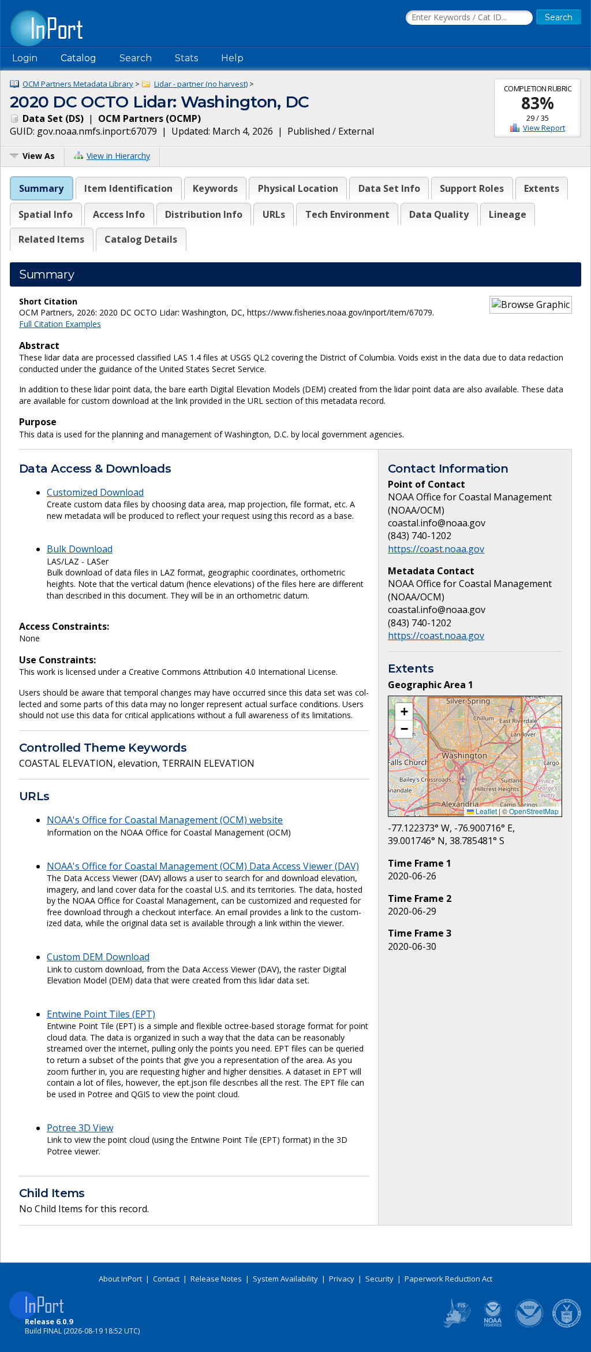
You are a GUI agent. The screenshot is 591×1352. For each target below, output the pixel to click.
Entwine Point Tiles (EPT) (101, 1014)
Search (135, 58)
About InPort (120, 1278)
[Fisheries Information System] (456, 1325)
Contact (166, 1278)
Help (232, 58)
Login (25, 58)
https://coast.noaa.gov (436, 549)
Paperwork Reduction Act (448, 1278)
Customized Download (95, 492)
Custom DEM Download (98, 956)
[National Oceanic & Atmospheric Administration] (530, 1325)
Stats (186, 58)
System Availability (285, 1278)
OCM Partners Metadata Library (78, 84)
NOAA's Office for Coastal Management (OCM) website (165, 820)
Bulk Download (80, 549)
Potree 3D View (80, 1127)
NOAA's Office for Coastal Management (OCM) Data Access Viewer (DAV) (203, 866)
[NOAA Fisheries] (493, 1325)
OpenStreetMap (534, 811)
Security (379, 1278)
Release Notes (216, 1278)
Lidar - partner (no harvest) (201, 84)
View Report (544, 127)
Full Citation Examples (60, 323)
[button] (404, 711)
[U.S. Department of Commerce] (567, 1325)
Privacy (341, 1278)
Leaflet (485, 811)
